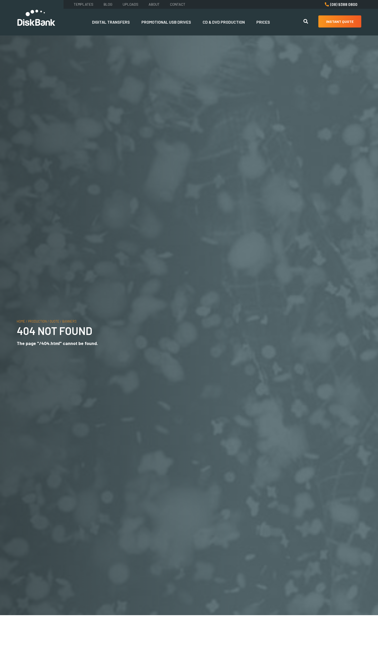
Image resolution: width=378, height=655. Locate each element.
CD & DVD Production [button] (224, 22)
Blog (108, 4)
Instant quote (340, 21)
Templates (83, 4)
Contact (177, 4)
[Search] (305, 22)
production (37, 321)
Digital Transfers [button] (111, 22)
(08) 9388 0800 (343, 4)
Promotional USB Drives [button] (166, 22)
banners (69, 321)
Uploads (130, 4)
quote (54, 321)
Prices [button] (263, 22)
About (154, 4)
